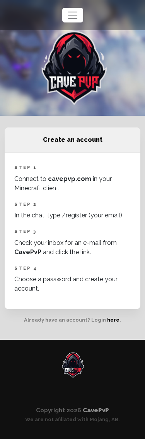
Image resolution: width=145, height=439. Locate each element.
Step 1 (25, 167)
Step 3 (25, 231)
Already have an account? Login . (72, 320)
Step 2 (25, 204)
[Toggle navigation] (72, 15)
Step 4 (26, 268)
